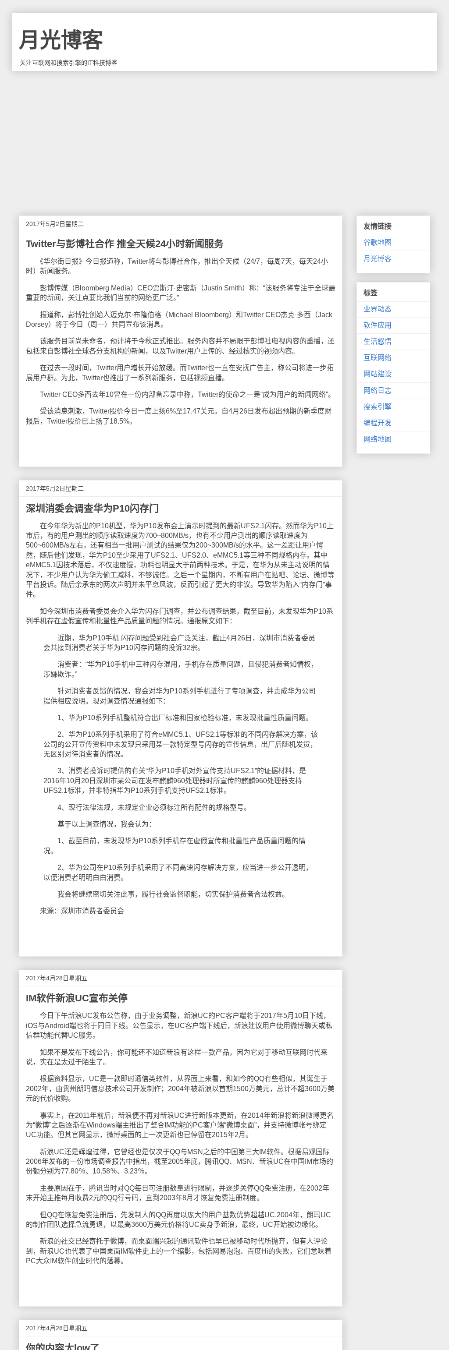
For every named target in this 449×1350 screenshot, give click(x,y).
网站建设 (377, 374)
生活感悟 (377, 341)
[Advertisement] (224, 136)
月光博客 (61, 40)
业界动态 (377, 309)
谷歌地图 (377, 242)
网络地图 (377, 439)
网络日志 (377, 390)
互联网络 (377, 357)
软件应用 (377, 325)
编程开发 (377, 423)
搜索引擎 (377, 406)
